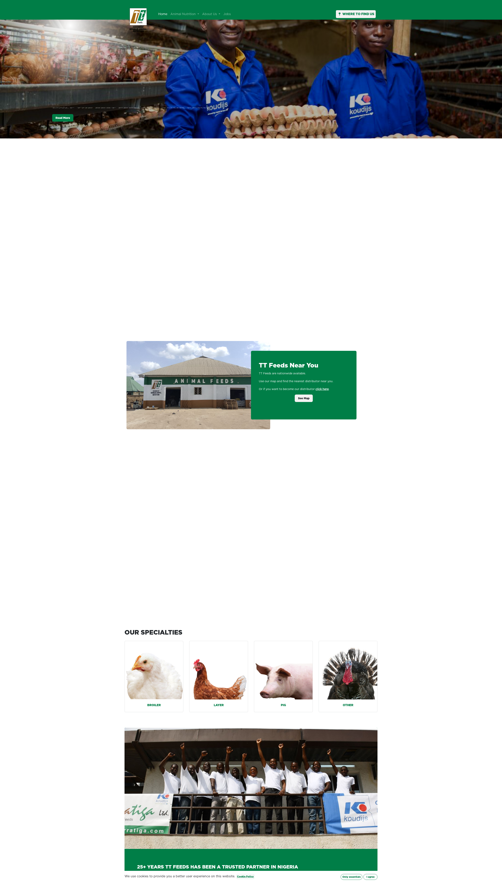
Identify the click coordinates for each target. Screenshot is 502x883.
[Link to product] (154, 670)
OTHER (348, 705)
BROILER (154, 705)
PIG (283, 705)
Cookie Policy (245, 876)
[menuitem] (163, 14)
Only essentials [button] (351, 877)
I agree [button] (370, 877)
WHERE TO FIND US (358, 14)
